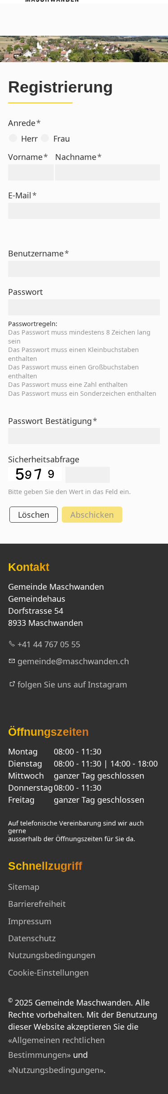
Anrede (24, 122)
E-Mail (22, 195)
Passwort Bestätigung (52, 420)
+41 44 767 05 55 (48, 644)
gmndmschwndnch (73, 661)
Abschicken (92, 514)
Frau (61, 138)
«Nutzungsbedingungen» (55, 1070)
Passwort (25, 291)
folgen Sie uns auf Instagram (72, 684)
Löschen (33, 514)
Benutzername (38, 253)
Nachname (78, 156)
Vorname (28, 156)
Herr (29, 138)
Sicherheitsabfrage (43, 459)
